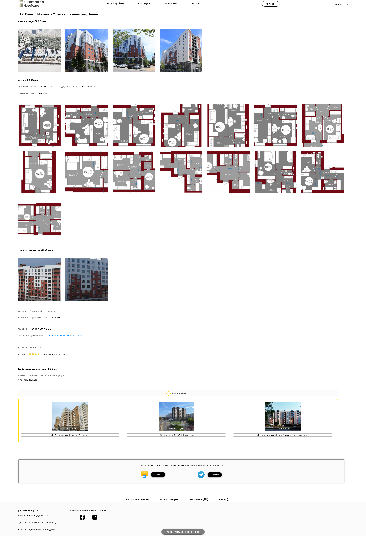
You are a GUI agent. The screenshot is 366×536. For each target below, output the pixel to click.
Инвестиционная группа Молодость (66, 335)
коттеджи (144, 3)
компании (171, 3)
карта (195, 3)
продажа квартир (169, 499)
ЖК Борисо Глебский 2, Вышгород (176, 435)
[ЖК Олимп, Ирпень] (40, 50)
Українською (341, 4)
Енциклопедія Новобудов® (41, 529)
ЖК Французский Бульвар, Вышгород (70, 435)
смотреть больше (27, 380)
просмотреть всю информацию (183, 531)
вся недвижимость (137, 499)
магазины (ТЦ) (198, 499)
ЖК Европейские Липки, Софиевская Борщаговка (282, 435)
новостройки (115, 3)
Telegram (215, 474)
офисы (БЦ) (225, 499)
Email (158, 474)
